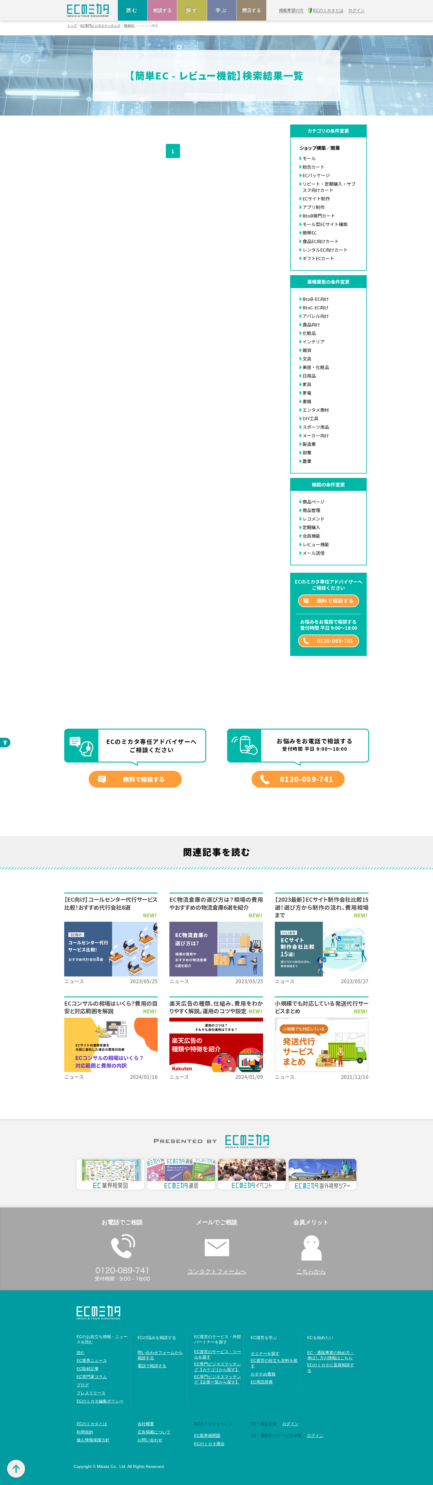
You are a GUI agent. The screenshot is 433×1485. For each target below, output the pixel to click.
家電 (307, 393)
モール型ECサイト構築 (325, 224)
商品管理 (311, 510)
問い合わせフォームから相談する (160, 1355)
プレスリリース (91, 1393)
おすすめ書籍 (263, 1374)
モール (309, 158)
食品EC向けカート (321, 241)
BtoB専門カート (319, 215)
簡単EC (129, 25)
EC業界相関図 (207, 1435)
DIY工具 (310, 418)
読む (132, 10)
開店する (251, 10)
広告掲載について (154, 1432)
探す (192, 10)
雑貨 (307, 350)
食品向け (311, 324)
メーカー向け (316, 435)
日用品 (309, 376)
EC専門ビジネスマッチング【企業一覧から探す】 (217, 1379)
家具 (307, 384)
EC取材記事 (88, 1368)
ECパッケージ (316, 175)
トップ (72, 25)
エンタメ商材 (316, 410)
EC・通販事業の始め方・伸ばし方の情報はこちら (330, 1355)
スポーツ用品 (316, 427)
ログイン (290, 1423)
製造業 (309, 444)
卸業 (307, 452)
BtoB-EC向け (316, 299)
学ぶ (222, 10)
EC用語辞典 (262, 1382)
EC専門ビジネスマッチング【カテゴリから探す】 (217, 1367)
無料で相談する (335, 600)
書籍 (307, 401)
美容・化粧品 (316, 367)
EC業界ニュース (92, 1360)
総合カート (314, 167)
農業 (307, 461)
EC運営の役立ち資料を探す (274, 1363)
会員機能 (311, 536)
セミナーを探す (265, 1353)
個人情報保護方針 (93, 1440)
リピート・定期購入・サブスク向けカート (329, 187)
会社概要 (146, 1423)
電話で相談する (152, 1365)
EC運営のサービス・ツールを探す (217, 1354)
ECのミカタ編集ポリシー (100, 1401)
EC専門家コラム (92, 1376)
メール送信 (314, 553)
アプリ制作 (314, 207)
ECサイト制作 (316, 198)
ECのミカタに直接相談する (330, 1368)
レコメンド (314, 519)
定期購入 (311, 527)
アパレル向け (316, 316)
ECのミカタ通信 (209, 1443)
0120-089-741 (335, 640)
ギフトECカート (318, 258)
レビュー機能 (316, 544)
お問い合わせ (150, 1440)
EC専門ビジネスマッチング (100, 25)
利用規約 (85, 1432)
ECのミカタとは (92, 1423)
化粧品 (309, 333)
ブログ (83, 1385)
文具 (307, 359)
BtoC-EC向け (316, 307)
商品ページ (314, 502)
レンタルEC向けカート (325, 250)
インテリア (314, 341)
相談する (162, 10)
